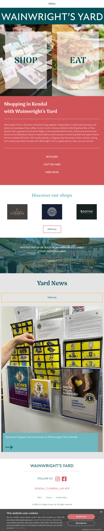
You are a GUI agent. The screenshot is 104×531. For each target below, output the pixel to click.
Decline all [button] (81, 523)
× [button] (101, 512)
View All (52, 229)
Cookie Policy (61, 497)
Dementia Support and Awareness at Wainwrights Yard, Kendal (41, 437)
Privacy (49, 497)
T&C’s (39, 497)
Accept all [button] (81, 517)
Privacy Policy (19, 528)
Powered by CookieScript (92, 530)
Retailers (52, 156)
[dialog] (52, 520)
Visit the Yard (52, 164)
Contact (52, 261)
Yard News (52, 172)
